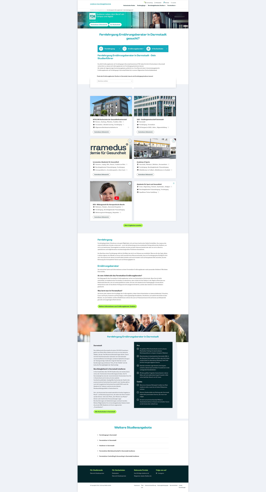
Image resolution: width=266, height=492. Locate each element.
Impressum (137, 485)
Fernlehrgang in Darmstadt (108, 435)
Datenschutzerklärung (150, 485)
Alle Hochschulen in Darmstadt (105, 412)
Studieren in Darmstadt (106, 446)
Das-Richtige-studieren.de (141, 473)
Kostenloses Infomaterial (99, 25)
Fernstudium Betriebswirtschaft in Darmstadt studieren (117, 451)
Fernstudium (171, 5)
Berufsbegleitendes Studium (156, 5)
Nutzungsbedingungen (162, 485)
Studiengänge (141, 5)
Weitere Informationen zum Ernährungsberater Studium (117, 306)
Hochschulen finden (129, 5)
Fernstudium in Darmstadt (107, 440)
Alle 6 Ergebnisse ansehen (133, 225)
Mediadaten (115, 473)
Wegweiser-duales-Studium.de (142, 476)
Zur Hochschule (115, 25)
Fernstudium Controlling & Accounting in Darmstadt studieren (119, 456)
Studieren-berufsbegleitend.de (97, 10)
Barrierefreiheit (173, 485)
